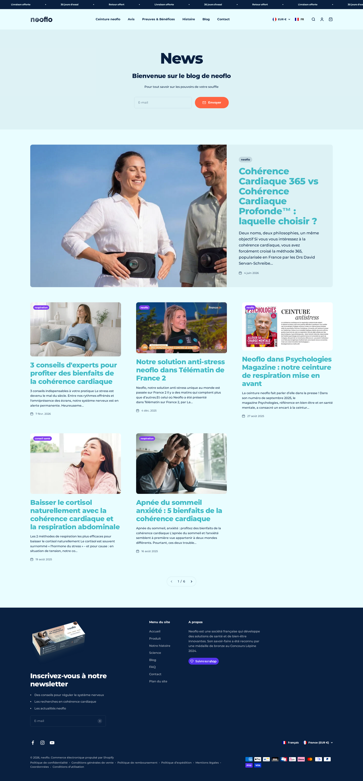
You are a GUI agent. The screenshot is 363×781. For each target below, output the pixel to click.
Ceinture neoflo (108, 19)
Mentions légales (207, 762)
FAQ (152, 667)
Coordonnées (39, 767)
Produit (155, 638)
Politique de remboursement (137, 762)
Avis (131, 19)
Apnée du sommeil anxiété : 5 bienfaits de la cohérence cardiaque (179, 510)
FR (302, 19)
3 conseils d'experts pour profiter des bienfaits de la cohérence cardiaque (73, 373)
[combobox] (299, 19)
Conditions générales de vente (92, 762)
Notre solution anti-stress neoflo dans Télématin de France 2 (180, 370)
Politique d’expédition (176, 762)
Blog (206, 19)
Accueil (154, 631)
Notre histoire (159, 646)
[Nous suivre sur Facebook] (32, 742)
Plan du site (158, 681)
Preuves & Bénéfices (158, 19)
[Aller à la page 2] (191, 581)
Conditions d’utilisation (68, 767)
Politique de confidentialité (49, 762)
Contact (223, 19)
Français (293, 742)
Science (155, 653)
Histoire (188, 19)
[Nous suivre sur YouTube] (52, 742)
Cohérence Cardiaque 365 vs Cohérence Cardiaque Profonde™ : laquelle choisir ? (278, 196)
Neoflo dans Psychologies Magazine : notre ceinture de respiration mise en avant (287, 371)
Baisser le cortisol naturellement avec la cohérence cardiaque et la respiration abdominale (75, 514)
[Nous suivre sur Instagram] (42, 742)
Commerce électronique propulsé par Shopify (82, 757)
